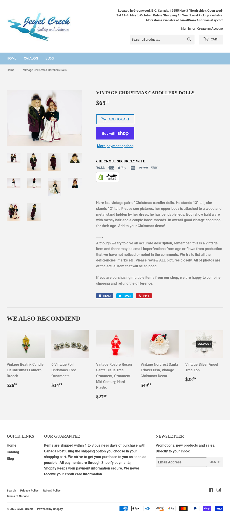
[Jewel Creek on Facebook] (211, 490)
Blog (49, 58)
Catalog (31, 58)
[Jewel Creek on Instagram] (219, 490)
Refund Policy (52, 490)
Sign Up (215, 462)
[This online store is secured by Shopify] (107, 181)
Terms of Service (18, 496)
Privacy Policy (29, 490)
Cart (214, 39)
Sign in (186, 28)
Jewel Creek (25, 509)
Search (11, 490)
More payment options (115, 146)
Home (11, 58)
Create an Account (210, 28)
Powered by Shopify (50, 509)
